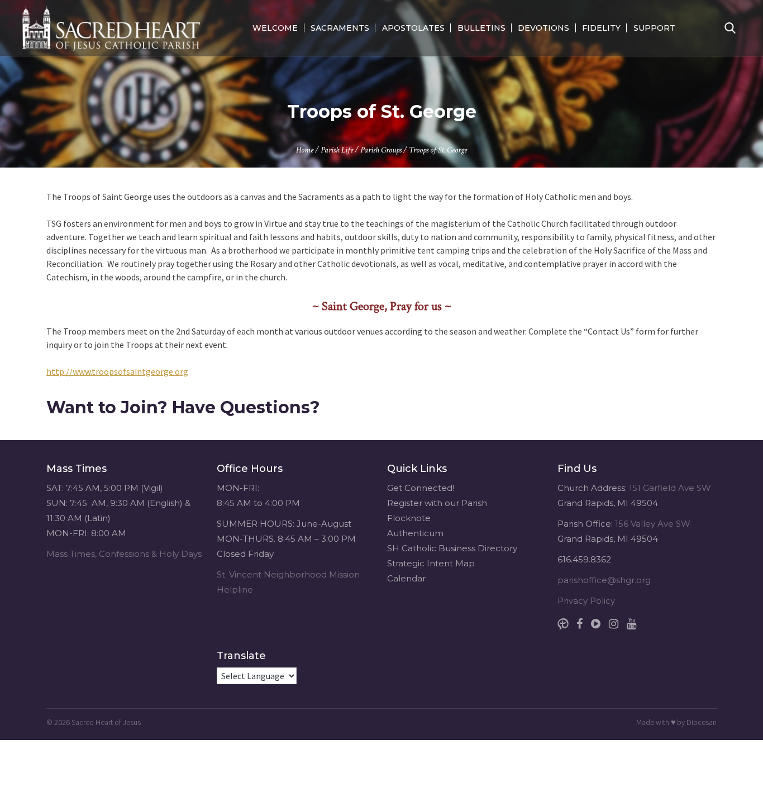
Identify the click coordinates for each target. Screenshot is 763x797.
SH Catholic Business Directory (452, 548)
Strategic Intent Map (431, 563)
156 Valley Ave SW (652, 523)
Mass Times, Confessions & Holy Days (124, 553)
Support (654, 28)
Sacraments (340, 28)
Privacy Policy (586, 600)
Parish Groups (381, 150)
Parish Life (337, 150)
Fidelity (601, 28)
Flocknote (409, 518)
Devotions (543, 28)
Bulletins (481, 28)
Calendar (406, 578)
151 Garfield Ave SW (670, 488)
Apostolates (413, 28)
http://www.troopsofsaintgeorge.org (117, 371)
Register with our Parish (437, 503)
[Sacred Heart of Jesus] (111, 28)
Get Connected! (420, 488)
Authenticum (415, 533)
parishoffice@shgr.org (604, 580)
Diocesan (701, 722)
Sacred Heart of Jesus (106, 722)
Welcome (275, 28)
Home (304, 150)
